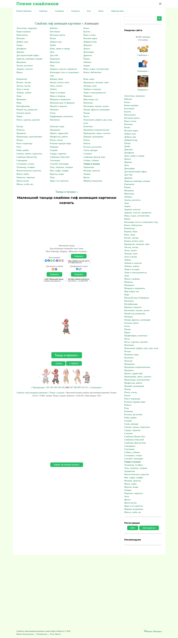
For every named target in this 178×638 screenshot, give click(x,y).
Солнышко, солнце (25, 164)
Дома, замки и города (60, 48)
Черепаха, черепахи (25, 177)
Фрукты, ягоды (57, 174)
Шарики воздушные (92, 181)
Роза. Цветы (55, 634)
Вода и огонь (89, 35)
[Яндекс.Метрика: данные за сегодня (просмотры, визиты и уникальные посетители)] (153, 631)
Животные (55, 62)
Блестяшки (55, 31)
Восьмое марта (90, 38)
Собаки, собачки (91, 160)
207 (71, 387)
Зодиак (86, 65)
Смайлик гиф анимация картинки (32, 392)
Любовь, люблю (23, 92)
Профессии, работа (59, 136)
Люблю (53, 89)
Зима (52, 65)
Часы (52, 177)
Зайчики (87, 62)
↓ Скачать (58, 363)
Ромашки (54, 147)
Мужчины (88, 103)
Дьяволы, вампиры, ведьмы (29, 59)
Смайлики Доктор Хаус (94, 157)
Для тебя (54, 55)
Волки (53, 38)
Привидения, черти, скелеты (96, 133)
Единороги (55, 59)
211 (86, 387)
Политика (88, 126)
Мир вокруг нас (90, 99)
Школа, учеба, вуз (24, 184)
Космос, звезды (23, 82)
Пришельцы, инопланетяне (29, 136)
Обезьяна (54, 109)
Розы (18, 147)
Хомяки (87, 174)
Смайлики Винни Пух (26, 157)
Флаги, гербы (22, 174)
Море (19, 103)
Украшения (88, 167)
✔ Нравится (74, 363)
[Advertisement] (66, 223)
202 (51, 387)
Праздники (55, 130)
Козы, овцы (88, 79)
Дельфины (21, 48)
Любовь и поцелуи (92, 89)
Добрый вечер (90, 42)
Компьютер (21, 79)
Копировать (78, 256)
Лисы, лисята (56, 86)
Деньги (86, 48)
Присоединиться (149, 528)
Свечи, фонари (90, 150)
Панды (86, 113)
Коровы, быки (56, 79)
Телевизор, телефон (25, 167)
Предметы (21, 133)
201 (48, 387)
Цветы (86, 177)
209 (79, 387)
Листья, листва (23, 86)
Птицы (19, 140)
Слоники (87, 153)
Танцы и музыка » (66, 191)
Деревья (20, 52)
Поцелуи (20, 130)
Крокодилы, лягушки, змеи (96, 82)
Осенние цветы (23, 113)
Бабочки (54, 28)
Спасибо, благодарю (59, 164)
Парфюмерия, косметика (61, 116)
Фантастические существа (28, 170)
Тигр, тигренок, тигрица (61, 167)
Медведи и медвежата (60, 99)
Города (19, 45)
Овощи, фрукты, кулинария (96, 109)
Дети (52, 52)
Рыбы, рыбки (22, 150)
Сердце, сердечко (58, 153)
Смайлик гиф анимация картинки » (59, 23)
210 (82, 387)
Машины (87, 96)
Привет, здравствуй (59, 133)
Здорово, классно (24, 69)
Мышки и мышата (58, 106)
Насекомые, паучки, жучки (96, 106)
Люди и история (57, 92)
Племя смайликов (37, 3)
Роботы (86, 143)
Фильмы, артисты (91, 170)
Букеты (86, 31)
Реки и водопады (24, 143)
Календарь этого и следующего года (141, 222)
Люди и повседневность (94, 92)
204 (59, 387)
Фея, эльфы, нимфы (59, 170)
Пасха (86, 116)
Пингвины (55, 120)
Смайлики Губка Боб (59, 157)
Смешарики (21, 160)
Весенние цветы (57, 35)
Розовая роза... (42, 634)
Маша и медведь (57, 96)
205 (63, 387)
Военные (20, 38)
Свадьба (54, 150)
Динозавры (88, 52)
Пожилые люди (57, 126)
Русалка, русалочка (92, 147)
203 (55, 387)
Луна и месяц (22, 89)
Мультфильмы (23, 106)
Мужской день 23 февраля (62, 103)
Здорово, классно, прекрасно (63, 69)
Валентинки (22, 35)
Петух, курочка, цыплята (28, 120)
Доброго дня (56, 42)
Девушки (87, 45)
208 (75, 387)
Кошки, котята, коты (59, 82)
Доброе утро (22, 42)
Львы (18, 96)
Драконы (87, 55)
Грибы (53, 45)
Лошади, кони (90, 86)
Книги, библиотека (92, 72)
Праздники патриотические (96, 130)
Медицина (21, 99)
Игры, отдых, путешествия (96, 69)
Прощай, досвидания (93, 136)
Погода (19, 126)
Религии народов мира (60, 143)
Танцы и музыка (91, 164)
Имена (19, 72)
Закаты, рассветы (24, 65)
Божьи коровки (23, 31)
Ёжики (86, 59)
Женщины (21, 62)
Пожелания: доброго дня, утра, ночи (141, 348)
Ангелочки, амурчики (26, 28)
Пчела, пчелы (56, 140)
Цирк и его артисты (59, 181)
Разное (86, 140)
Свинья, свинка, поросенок (29, 153)
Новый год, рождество (26, 109)
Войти (132, 528)
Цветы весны (22, 181)
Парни (19, 116)
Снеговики (55, 160)
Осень (53, 113)
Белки (86, 28)
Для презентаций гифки (27, 55)
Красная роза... (29, 634)
